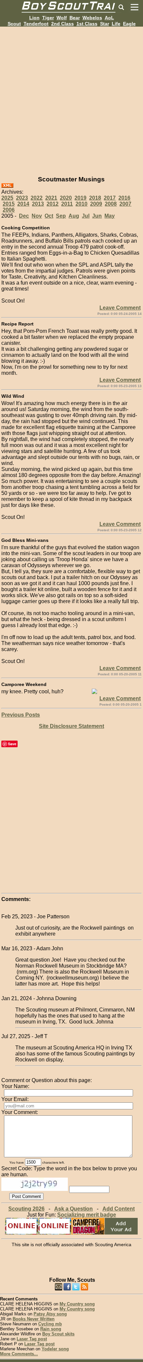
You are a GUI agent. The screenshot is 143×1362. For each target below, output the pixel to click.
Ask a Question (73, 1209)
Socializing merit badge (86, 1215)
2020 (66, 198)
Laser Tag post (32, 1338)
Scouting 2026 (26, 1209)
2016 (124, 198)
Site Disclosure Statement (71, 726)
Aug (74, 216)
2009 (96, 204)
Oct (49, 216)
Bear (75, 17)
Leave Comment (120, 308)
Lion (34, 17)
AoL (109, 17)
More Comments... (19, 1353)
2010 (81, 204)
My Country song (77, 1303)
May (109, 216)
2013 (38, 204)
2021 (51, 198)
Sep (61, 216)
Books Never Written (34, 1318)
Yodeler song (55, 1348)
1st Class (86, 23)
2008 (111, 204)
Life (116, 23)
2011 (67, 204)
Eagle (129, 23)
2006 (9, 210)
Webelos (92, 17)
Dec (24, 216)
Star (104, 23)
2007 (125, 204)
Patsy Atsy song (50, 1313)
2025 (7, 198)
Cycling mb (50, 1323)
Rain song (50, 1328)
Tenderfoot (36, 23)
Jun (97, 216)
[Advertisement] (71, 98)
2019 (80, 198)
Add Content (118, 1209)
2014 (23, 204)
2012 (53, 204)
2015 (9, 204)
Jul (85, 216)
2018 (95, 198)
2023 (22, 198)
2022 (37, 198)
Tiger (48, 17)
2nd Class (62, 23)
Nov (37, 216)
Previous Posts (20, 715)
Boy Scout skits (58, 1333)
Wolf (62, 17)
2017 (110, 198)
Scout (14, 23)
